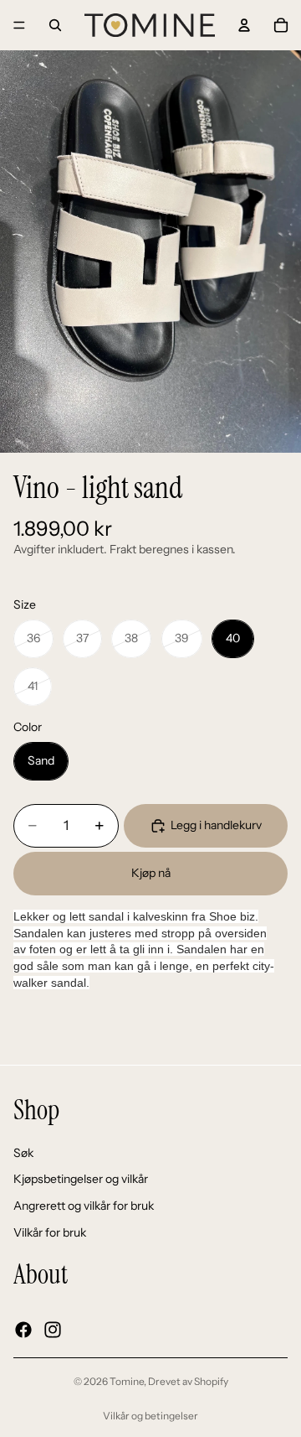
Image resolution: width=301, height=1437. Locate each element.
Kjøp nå (151, 872)
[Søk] (55, 25)
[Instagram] (53, 1329)
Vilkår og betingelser (150, 1415)
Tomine (127, 1381)
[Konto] (244, 25)
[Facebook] (23, 1329)
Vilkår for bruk (49, 1231)
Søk (23, 1151)
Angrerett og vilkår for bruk (83, 1204)
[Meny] (19, 25)
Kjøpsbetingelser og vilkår (80, 1178)
